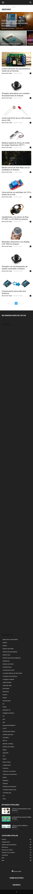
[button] (3, 2)
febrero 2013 (5, 578)
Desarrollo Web (7, 685)
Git (3, 704)
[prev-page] (8, 303)
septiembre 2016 (6, 471)
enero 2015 (5, 518)
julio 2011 (4, 623)
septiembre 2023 (6, 355)
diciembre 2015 (6, 489)
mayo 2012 (5, 597)
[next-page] (23, 303)
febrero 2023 (5, 371)
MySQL (5, 750)
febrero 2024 (5, 342)
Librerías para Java (8, 734)
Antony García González (7, 28)
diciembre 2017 (6, 439)
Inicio (3, 7)
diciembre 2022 (6, 376)
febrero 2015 (5, 515)
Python (5, 777)
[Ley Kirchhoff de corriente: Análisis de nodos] (6, 819)
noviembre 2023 (6, 350)
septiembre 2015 (6, 497)
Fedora (5, 698)
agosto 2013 (5, 563)
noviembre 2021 (6, 387)
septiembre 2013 (6, 560)
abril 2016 (4, 481)
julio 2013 (4, 565)
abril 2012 (4, 599)
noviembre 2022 (6, 379)
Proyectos (5, 768)
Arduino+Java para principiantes (12, 658)
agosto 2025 (5, 334)
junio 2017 (5, 452)
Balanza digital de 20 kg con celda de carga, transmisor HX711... (16, 144)
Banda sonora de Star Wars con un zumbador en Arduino (16, 169)
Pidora (4, 759)
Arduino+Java (6, 655)
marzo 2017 (5, 460)
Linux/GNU (6, 737)
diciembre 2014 (6, 521)
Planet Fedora (7, 762)
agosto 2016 (5, 473)
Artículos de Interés (8, 664)
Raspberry (5, 780)
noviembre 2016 (6, 465)
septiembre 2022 (6, 381)
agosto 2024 (5, 339)
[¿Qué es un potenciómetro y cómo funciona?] (6, 811)
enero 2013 (5, 581)
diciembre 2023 (6, 347)
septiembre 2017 (6, 444)
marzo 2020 (5, 410)
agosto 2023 (5, 358)
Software (5, 783)
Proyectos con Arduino (9, 771)
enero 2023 (5, 374)
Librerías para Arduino (9, 731)
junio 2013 (5, 568)
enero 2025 (5, 337)
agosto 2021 (5, 389)
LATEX (4, 728)
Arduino (8, 7)
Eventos (5, 694)
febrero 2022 (5, 384)
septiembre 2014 (6, 528)
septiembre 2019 (6, 416)
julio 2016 (4, 476)
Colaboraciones (7, 667)
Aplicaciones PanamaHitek (10, 639)
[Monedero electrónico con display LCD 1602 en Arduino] (16, 232)
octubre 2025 (5, 331)
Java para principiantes (9, 725)
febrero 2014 (5, 547)
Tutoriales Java (7, 792)
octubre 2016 (5, 468)
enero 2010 (5, 626)
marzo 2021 (5, 395)
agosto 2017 (5, 447)
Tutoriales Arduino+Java (9, 789)
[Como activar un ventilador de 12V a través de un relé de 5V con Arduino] (16, 183)
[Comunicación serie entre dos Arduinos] (16, 282)
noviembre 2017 (6, 442)
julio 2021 (4, 392)
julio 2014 (4, 534)
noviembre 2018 (6, 423)
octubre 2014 (5, 526)
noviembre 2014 (6, 523)
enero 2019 (5, 421)
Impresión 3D (6, 710)
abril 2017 (4, 458)
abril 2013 (4, 573)
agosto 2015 (5, 500)
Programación (7, 765)
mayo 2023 (5, 363)
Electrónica (6, 691)
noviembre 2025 (6, 329)
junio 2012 (5, 594)
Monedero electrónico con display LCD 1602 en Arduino (16, 243)
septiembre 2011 (6, 618)
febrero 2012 (5, 605)
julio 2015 (4, 502)
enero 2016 (5, 486)
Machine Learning (8, 743)
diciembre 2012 (6, 584)
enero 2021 (5, 397)
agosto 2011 (5, 620)
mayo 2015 (5, 507)
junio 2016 (5, 479)
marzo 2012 (5, 602)
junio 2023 (5, 360)
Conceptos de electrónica (10, 676)
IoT (4, 716)
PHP (4, 756)
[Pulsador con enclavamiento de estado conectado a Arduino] (16, 257)
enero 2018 (5, 437)
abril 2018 (4, 434)
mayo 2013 (5, 570)
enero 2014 (5, 549)
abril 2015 (4, 510)
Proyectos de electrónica (10, 774)
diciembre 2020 (6, 400)
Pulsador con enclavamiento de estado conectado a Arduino (14, 267)
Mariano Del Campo (7, 73)
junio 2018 (5, 431)
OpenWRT (5, 753)
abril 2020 (4, 408)
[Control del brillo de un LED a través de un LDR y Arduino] (16, 108)
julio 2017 (4, 450)
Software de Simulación (9, 786)
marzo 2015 (5, 513)
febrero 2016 (5, 484)
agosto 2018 (5, 429)
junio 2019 (5, 418)
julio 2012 (4, 591)
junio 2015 (5, 505)
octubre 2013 (5, 557)
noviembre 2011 (6, 613)
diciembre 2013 (6, 552)
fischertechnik (6, 701)
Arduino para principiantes (10, 652)
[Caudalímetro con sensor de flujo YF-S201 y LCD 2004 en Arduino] (16, 207)
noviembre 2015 (6, 492)
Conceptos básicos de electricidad (12, 673)
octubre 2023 (5, 353)
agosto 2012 (5, 589)
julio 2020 (4, 405)
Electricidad (6, 688)
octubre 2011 (5, 615)
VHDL (4, 799)
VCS (4, 796)
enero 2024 (5, 345)
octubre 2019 (5, 413)
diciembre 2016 (6, 463)
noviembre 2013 (6, 555)
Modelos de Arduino (8, 747)
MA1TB (5, 740)
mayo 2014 (5, 539)
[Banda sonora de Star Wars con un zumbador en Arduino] (16, 158)
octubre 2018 (5, 426)
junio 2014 (5, 536)
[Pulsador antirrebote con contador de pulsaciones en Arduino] (16, 84)
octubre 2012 (5, 586)
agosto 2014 (5, 531)
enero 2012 (5, 607)
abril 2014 (4, 542)
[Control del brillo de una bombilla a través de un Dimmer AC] (16, 59)
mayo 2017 (5, 455)
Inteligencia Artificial (8, 713)
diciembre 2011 (6, 610)
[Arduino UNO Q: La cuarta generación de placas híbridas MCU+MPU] (16, 21)
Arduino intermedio (8, 648)
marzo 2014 (5, 544)
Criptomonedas (7, 682)
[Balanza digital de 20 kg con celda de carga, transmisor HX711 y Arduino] (16, 133)
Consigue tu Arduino (8, 679)
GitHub (5, 707)
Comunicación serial (8, 670)
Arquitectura (6, 661)
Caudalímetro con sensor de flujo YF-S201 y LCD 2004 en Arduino (15, 218)
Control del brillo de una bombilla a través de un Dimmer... (16, 70)
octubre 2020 (5, 402)
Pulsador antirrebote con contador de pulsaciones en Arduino (16, 94)
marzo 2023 (5, 368)
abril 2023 (4, 366)
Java (4, 719)
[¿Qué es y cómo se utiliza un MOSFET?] (6, 826)
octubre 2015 (5, 494)
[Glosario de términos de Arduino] (13, 40)
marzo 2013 (5, 576)
